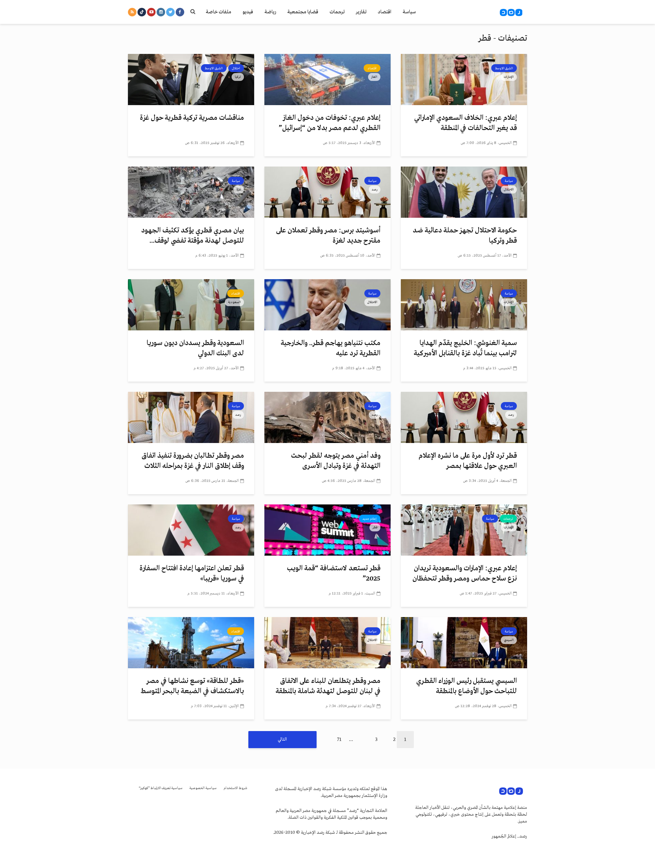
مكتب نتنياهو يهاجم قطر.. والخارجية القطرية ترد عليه (330, 348)
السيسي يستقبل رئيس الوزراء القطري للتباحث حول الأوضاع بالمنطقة (466, 686)
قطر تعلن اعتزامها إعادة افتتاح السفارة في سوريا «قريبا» (192, 573)
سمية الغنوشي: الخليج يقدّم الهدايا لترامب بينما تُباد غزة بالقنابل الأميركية (465, 348)
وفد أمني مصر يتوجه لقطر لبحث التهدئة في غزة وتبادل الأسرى (335, 461)
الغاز (374, 77)
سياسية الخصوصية (203, 788)
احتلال (236, 68)
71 (339, 739)
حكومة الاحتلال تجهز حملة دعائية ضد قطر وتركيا (465, 235)
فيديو (248, 12)
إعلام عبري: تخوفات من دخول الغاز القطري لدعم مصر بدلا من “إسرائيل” (329, 123)
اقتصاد (384, 12)
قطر (375, 527)
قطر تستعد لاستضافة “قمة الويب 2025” (333, 573)
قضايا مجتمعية (302, 12)
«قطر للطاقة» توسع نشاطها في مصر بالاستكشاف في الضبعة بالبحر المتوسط (192, 686)
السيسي (509, 640)
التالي (282, 739)
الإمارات (509, 77)
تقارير (361, 12)
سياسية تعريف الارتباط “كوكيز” (161, 788)
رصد (374, 189)
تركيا (238, 77)
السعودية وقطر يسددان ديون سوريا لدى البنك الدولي (195, 348)
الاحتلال (509, 189)
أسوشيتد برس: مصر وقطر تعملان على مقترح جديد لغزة (328, 235)
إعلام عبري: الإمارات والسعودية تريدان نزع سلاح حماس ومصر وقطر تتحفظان (464, 573)
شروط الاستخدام (235, 788)
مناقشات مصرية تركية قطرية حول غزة (192, 118)
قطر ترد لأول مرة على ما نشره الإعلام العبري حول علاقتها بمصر (468, 461)
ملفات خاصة (218, 12)
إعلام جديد (370, 519)
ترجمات (337, 12)
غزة (238, 189)
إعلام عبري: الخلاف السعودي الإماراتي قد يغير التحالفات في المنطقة (465, 123)
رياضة (270, 12)
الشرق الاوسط (504, 68)
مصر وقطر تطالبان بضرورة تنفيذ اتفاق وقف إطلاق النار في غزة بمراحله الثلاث (193, 461)
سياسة (409, 12)
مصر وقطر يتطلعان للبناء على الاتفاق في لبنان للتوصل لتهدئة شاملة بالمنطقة (328, 686)
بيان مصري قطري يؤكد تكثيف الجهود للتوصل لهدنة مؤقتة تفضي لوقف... (192, 235)
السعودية (234, 302)
